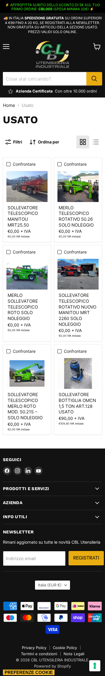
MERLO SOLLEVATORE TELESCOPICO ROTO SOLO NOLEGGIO (23, 306)
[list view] (95, 142)
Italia (50, 585)
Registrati (86, 558)
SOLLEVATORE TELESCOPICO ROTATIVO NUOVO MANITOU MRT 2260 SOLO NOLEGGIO (77, 309)
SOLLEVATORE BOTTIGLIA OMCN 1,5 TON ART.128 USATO (77, 403)
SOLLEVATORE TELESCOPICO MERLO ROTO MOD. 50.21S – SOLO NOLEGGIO (25, 406)
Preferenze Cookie (29, 672)
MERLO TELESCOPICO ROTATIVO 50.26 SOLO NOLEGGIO (76, 216)
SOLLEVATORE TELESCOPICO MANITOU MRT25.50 (23, 216)
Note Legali (74, 653)
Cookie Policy (65, 647)
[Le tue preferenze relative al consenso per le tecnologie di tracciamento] (94, 665)
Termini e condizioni (39, 653)
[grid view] (82, 142)
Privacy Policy (34, 647)
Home (9, 105)
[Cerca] (94, 78)
